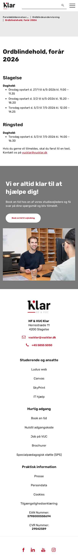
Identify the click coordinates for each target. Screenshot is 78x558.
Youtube (43, 550)
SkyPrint (39, 387)
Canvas (39, 378)
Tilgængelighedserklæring (39, 503)
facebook (23, 550)
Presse (39, 476)
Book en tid (39, 418)
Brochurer (39, 445)
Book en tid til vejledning (23, 218)
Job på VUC (39, 436)
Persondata (39, 485)
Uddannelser (19, 17)
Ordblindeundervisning (46, 17)
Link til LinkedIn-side (32, 550)
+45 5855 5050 (42, 345)
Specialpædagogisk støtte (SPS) (39, 454)
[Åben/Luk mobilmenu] (72, 6)
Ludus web (39, 369)
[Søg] (63, 5)
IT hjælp (39, 396)
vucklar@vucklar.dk (34, 152)
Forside (7, 17)
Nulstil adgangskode (39, 427)
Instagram (53, 550)
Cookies (39, 494)
